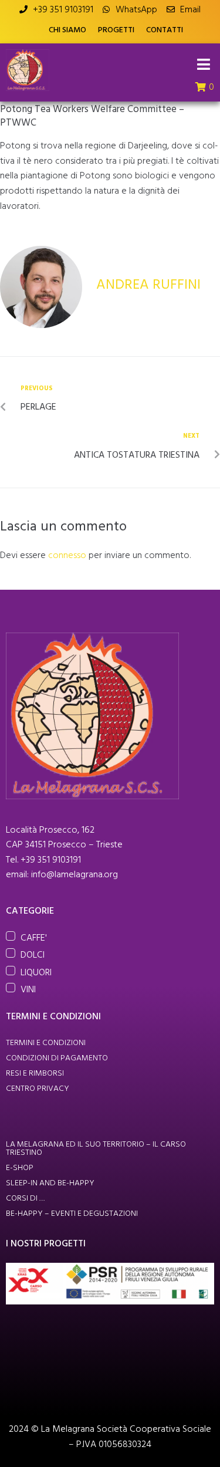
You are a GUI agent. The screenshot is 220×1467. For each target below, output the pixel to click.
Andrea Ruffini (148, 283)
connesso (67, 554)
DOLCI (33, 954)
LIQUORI (36, 972)
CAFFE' (34, 937)
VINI (28, 989)
